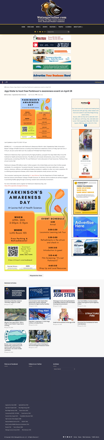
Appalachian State (36, 275)
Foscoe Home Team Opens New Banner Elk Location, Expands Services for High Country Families (39, 302)
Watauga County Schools (12, 429)
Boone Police (23, 410)
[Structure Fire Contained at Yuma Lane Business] (89, 315)
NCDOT (25, 421)
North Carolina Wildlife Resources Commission (17, 424)
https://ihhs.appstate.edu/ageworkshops (16, 186)
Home (23, 27)
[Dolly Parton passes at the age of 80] (64, 315)
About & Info (78, 27)
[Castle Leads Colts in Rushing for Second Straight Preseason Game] (40, 336)
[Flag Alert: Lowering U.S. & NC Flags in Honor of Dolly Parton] (40, 314)
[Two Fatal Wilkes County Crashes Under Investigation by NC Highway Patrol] (89, 293)
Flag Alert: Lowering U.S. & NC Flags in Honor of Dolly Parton (39, 322)
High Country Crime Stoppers (13, 418)
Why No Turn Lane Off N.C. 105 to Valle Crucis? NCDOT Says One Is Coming (14, 324)
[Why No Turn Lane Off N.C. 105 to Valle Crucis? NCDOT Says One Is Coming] (15, 315)
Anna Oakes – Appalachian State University (16, 94)
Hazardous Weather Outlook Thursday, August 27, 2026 (13, 301)
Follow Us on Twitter (35, 364)
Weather (52, 27)
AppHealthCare (23, 405)
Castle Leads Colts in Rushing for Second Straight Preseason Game (39, 344)
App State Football (10, 407)
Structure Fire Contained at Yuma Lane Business (88, 323)
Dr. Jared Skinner (34, 175)
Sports (45, 27)
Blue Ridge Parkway (11, 410)
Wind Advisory (26, 429)
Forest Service (26, 413)
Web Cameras (87, 437)
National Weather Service (12, 421)
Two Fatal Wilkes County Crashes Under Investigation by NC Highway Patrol (88, 302)
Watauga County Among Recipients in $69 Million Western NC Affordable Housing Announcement (64, 302)
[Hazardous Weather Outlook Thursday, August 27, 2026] (15, 293)
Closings (68, 27)
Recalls (8, 427)
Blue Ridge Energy (24, 407)
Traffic (60, 27)
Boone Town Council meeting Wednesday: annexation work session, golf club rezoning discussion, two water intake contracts (13, 347)
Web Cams (30, 27)
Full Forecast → (99, 82)
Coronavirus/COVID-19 (12, 413)
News (38, 27)
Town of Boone (18, 427)
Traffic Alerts (95, 437)
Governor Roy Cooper (11, 416)
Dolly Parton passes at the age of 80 (64, 322)
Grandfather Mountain (26, 416)
